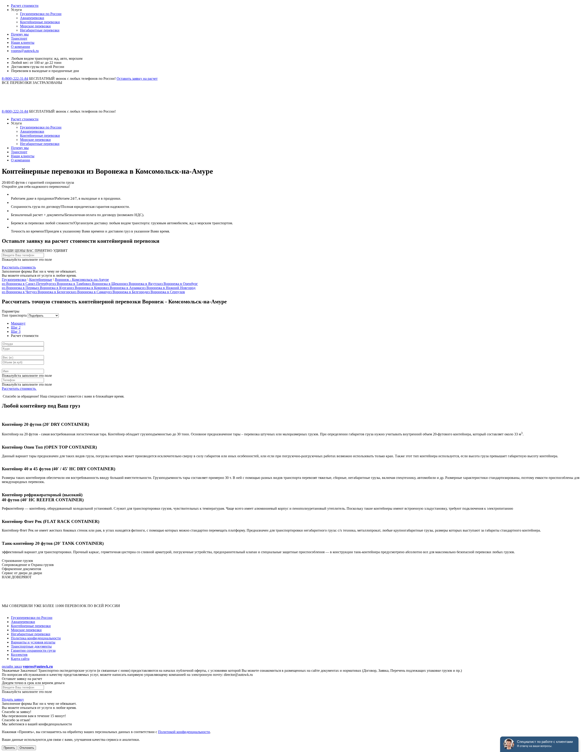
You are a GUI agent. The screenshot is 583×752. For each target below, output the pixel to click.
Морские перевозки (35, 26)
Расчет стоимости (24, 6)
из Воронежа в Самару (90, 292)
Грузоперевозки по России (40, 14)
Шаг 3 (15, 331)
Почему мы (20, 34)
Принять (9, 747)
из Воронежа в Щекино (106, 284)
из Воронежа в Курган (53, 288)
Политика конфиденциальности (36, 638)
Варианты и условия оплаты (33, 642)
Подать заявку (13, 699)
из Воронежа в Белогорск (53, 292)
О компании (20, 47)
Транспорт (19, 38)
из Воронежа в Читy (17, 292)
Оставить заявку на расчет (137, 78)
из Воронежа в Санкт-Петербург (27, 284)
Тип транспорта (14, 315)
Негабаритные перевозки (39, 30)
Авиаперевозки (32, 18)
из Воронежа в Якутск (141, 284)
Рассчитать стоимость (19, 267)
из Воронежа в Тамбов (70, 284)
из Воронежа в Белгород (127, 292)
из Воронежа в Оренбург (178, 284)
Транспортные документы (31, 646)
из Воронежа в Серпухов (165, 292)
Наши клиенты (22, 42)
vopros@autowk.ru (25, 51)
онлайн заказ (12, 666)
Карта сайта (20, 659)
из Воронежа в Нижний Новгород (168, 288)
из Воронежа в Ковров (87, 288)
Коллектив (19, 654)
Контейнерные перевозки (40, 22)
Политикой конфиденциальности (184, 732)
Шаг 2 (15, 327)
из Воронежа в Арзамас (123, 288)
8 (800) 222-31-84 (15, 78)
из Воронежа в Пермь (19, 288)
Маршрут (18, 323)
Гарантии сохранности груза (33, 650)
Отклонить (27, 747)
